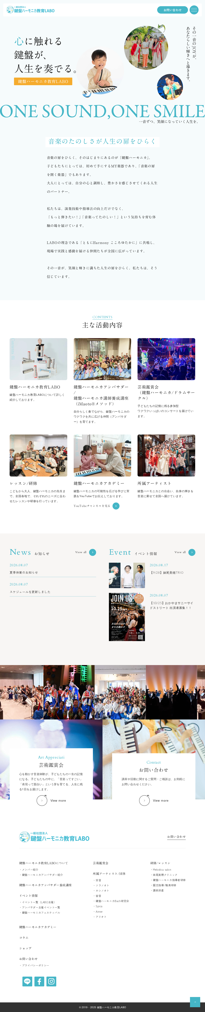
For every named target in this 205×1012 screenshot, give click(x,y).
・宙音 (97, 896)
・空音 (97, 880)
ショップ (25, 948)
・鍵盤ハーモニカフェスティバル (39, 912)
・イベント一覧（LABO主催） (37, 902)
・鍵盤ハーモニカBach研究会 (111, 901)
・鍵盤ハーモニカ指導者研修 (168, 880)
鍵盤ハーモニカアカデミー (37, 927)
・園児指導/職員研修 (163, 885)
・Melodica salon (160, 869)
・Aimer (98, 911)
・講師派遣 (157, 890)
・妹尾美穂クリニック (164, 875)
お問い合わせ (176, 837)
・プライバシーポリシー (34, 965)
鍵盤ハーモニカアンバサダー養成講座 (45, 885)
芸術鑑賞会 (100, 863)
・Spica (97, 906)
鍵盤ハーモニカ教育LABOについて (43, 863)
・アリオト (100, 917)
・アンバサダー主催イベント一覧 (39, 907)
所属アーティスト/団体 (109, 874)
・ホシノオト (101, 890)
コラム (23, 938)
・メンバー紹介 (28, 869)
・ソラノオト (101, 885)
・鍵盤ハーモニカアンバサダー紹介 (41, 875)
